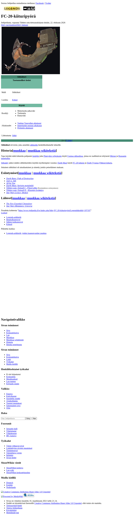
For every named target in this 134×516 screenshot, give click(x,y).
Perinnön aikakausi (25, 128)
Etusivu (9, 394)
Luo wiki (10, 470)
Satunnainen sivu (13, 406)
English (9, 485)
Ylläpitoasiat (11, 433)
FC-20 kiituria (78, 163)
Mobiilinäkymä (12, 513)
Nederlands (11, 487)
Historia (9, 342)
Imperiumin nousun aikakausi (29, 125)
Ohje (8, 408)
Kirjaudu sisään (12, 384)
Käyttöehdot (11, 510)
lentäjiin (35, 156)
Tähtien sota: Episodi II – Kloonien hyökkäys (25, 190)
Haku (4, 413)
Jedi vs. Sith (11, 181)
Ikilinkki (9, 455)
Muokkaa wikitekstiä (15, 340)
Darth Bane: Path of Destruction (20, 178)
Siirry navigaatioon (9, 25)
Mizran (113, 156)
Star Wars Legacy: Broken (17, 193)
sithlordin (34, 145)
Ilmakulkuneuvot (13, 220)
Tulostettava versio (14, 453)
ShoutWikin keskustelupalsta (18, 472)
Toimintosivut (12, 450)
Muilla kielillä (12, 364)
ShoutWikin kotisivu (14, 468)
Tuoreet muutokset (14, 403)
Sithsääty (5, 163)
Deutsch (9, 483)
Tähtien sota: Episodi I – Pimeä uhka (21, 188)
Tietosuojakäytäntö (14, 505)
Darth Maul (62, 163)
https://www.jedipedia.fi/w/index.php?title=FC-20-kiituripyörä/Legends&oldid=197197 (54, 210)
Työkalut (10, 362)
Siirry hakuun (22, 25)
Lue (8, 335)
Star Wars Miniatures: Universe (19, 206)
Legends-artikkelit (13, 217)
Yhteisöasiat (11, 431)
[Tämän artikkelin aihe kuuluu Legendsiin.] (12, 10)
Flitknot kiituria (105, 163)
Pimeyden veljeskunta (53, 156)
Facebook (40, 3)
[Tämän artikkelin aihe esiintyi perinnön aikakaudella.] (33, 10)
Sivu (8, 330)
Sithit (14, 135)
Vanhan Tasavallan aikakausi (29, 123)
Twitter (48, 3)
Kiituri (15, 100)
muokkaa (19, 150)
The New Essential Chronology (19, 204)
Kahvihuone (11, 396)
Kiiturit (9, 224)
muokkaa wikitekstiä (42, 150)
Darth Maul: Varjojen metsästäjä (20, 185)
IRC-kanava (11, 436)
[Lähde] (69, 140)
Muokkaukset (12, 379)
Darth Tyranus (93, 163)
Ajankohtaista (12, 401)
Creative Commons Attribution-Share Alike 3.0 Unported (58, 503)
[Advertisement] (20, 276)
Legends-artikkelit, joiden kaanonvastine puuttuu (26, 233)
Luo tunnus (11, 381)
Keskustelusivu (12, 333)
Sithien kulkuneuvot (14, 222)
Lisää (8, 359)
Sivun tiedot (11, 458)
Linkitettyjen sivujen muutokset (19, 448)
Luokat (4, 213)
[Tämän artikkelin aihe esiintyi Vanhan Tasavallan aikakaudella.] (25, 10)
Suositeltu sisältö (13, 398)
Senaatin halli (11, 429)
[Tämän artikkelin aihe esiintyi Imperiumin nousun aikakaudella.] (29, 10)
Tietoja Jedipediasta (14, 508)
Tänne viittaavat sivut (15, 446)
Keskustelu (10, 377)
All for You (10, 183)
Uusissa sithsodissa (75, 156)
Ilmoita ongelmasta (14, 344)
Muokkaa (10, 337)
